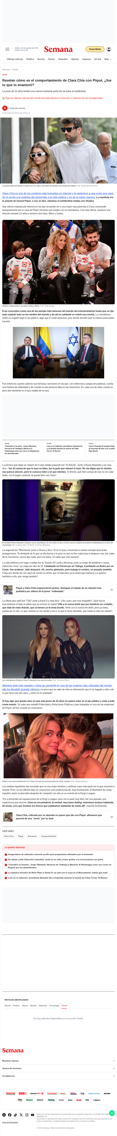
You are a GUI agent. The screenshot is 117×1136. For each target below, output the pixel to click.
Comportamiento (48, 836)
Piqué (20, 836)
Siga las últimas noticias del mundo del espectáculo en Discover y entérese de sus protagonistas (54, 98)
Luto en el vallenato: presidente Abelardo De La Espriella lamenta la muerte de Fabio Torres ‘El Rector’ (65, 448)
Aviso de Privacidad (13, 1122)
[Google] (4, 1115)
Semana (6, 69)
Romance (32, 836)
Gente (15, 69)
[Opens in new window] (9, 1115)
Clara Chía (9, 836)
